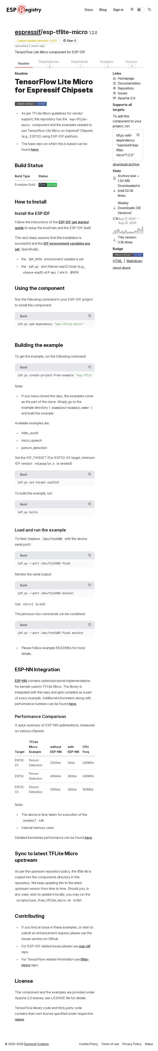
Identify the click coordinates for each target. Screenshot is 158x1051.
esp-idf (84, 946)
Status (149, 1044)
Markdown (134, 261)
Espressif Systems (36, 1044)
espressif (28, 32)
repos (19, 1019)
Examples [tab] (106, 64)
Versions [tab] (131, 64)
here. (35, 149)
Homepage (126, 78)
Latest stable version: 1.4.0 (37, 40)
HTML (117, 261)
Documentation (129, 83)
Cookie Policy (88, 1044)
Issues (122, 93)
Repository (126, 88)
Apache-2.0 (126, 98)
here (72, 704)
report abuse (121, 267)
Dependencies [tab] (49, 64)
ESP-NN (21, 681)
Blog (103, 10)
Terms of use (110, 1044)
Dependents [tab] (79, 64)
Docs (89, 10)
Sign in (118, 10)
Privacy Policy (132, 1044)
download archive (126, 164)
